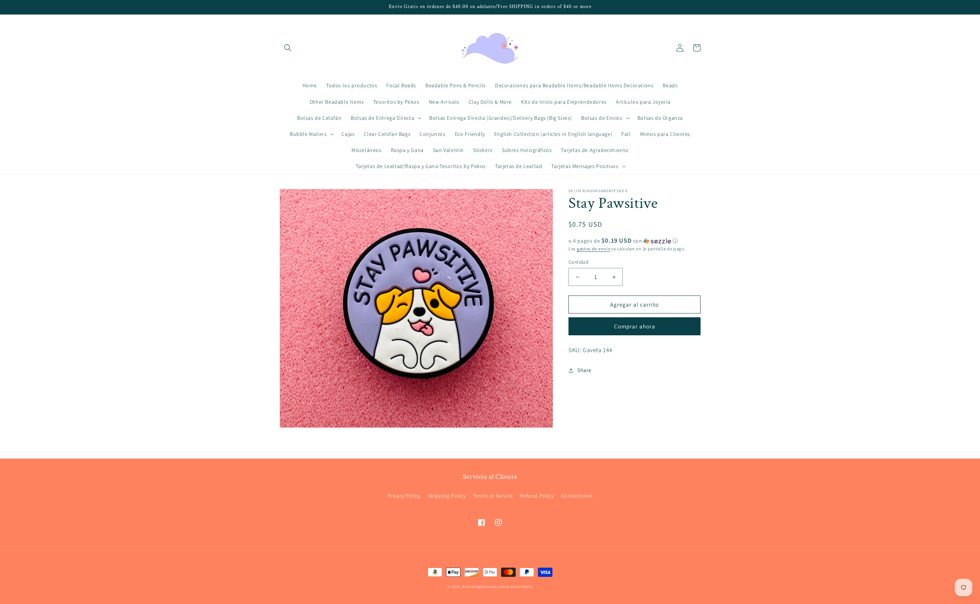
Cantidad (578, 262)
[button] (287, 47)
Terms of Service (493, 495)
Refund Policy (537, 495)
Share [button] (584, 370)
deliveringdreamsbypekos (486, 586)
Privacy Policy (404, 495)
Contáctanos (577, 495)
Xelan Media (522, 586)
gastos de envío (594, 248)
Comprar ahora (634, 326)
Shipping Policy (447, 495)
